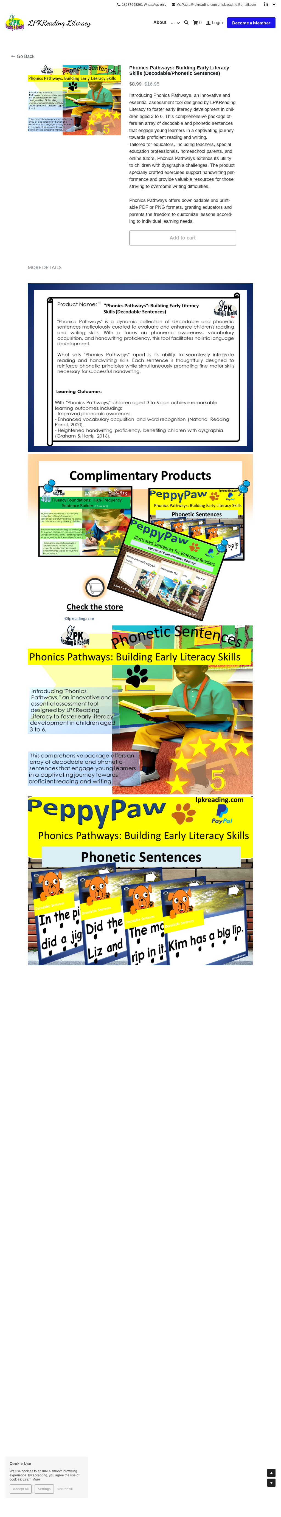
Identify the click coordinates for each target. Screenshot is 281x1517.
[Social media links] (266, 4)
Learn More (31, 1479)
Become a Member (251, 22)
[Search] (186, 22)
